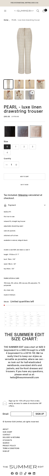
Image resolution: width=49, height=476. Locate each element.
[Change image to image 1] (8, 84)
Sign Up (40, 414)
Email (5, 414)
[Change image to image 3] (29, 84)
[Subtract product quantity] (6, 165)
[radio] (10, 131)
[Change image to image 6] (19, 95)
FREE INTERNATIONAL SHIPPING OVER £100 (24, 2)
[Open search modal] (38, 11)
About (5, 429)
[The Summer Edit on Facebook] (12, 474)
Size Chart (7, 432)
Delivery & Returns (11, 437)
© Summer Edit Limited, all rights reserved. (21, 422)
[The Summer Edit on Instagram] (21, 474)
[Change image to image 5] (8, 95)
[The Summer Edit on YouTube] (29, 474)
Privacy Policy (9, 446)
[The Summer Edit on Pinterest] (16, 474)
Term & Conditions (11, 448)
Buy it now (24, 184)
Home (6, 20)
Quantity (7, 158)
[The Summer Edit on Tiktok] (25, 474)
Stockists (7, 440)
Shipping (23, 195)
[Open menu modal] (5, 11)
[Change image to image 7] (29, 95)
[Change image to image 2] (19, 84)
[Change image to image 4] (40, 84)
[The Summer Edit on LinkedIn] (34, 474)
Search (6, 443)
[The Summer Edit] (24, 11)
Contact (6, 435)
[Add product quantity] (16, 165)
